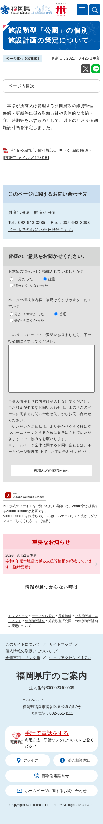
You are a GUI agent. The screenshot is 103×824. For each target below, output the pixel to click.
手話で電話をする (47, 733)
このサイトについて (22, 644)
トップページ (18, 616)
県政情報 (64, 616)
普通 (51, 279)
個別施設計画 (35, 621)
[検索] (94, 9)
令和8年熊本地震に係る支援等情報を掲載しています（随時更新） (48, 564)
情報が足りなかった (31, 285)
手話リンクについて (61, 740)
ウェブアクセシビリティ (70, 658)
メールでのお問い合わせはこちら (40, 229)
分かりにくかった (29, 320)
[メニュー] (82, 9)
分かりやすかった (29, 314)
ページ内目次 (22, 86)
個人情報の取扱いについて (28, 651)
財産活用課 (19, 212)
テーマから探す (43, 616)
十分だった (23, 279)
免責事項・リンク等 (22, 658)
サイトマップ (60, 644)
